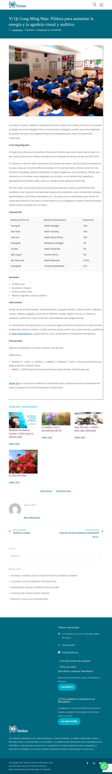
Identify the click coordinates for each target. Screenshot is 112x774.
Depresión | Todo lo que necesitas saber (29, 599)
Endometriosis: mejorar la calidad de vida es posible (35, 587)
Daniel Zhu (18, 30)
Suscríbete (67, 687)
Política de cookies (68, 667)
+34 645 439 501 (68, 645)
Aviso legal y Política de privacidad (75, 661)
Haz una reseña (69, 721)
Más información (32, 517)
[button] (104, 766)
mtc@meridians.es (70, 652)
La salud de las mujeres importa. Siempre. (30, 593)
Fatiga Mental (46, 491)
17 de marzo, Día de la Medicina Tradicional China (33, 581)
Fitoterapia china (63, 491)
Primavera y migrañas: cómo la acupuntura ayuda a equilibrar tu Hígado (44, 575)
